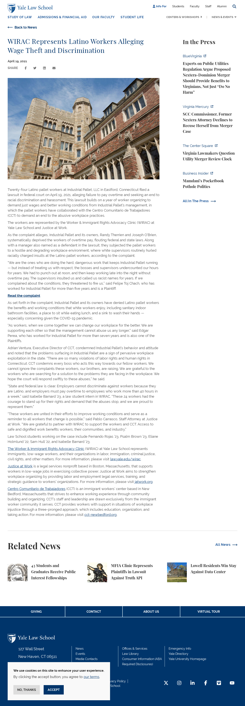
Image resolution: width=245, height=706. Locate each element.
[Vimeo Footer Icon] (218, 683)
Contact (94, 611)
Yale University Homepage (187, 659)
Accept (54, 690)
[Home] (31, 8)
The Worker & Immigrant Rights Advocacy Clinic (46, 449)
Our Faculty (103, 17)
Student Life (132, 17)
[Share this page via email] (54, 68)
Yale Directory (178, 654)
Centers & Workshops (182, 17)
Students (178, 6)
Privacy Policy (116, 681)
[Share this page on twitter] (34, 68)
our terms (91, 677)
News (80, 648)
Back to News (26, 27)
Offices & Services (134, 648)
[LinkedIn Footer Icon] (192, 683)
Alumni (221, 6)
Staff (208, 6)
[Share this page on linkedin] (44, 68)
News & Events (222, 17)
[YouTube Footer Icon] (232, 683)
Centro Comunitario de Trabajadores (36, 489)
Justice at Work (20, 466)
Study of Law (20, 17)
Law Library (130, 654)
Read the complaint (24, 296)
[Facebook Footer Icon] (205, 683)
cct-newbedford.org (100, 515)
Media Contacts (87, 659)
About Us (151, 611)
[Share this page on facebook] (26, 68)
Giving (36, 611)
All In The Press (196, 201)
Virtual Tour (209, 611)
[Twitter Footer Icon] (166, 683)
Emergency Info (180, 648)
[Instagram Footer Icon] (179, 683)
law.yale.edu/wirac (125, 459)
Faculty (194, 6)
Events (80, 654)
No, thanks (26, 690)
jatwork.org (144, 482)
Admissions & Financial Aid (62, 17)
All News (222, 545)
